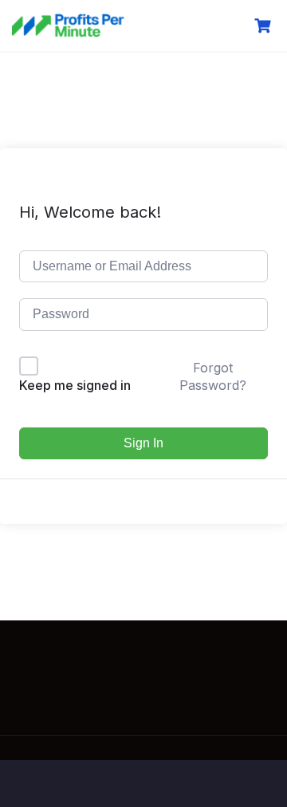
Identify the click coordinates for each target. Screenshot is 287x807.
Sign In (143, 443)
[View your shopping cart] (264, 25)
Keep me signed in (75, 385)
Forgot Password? (212, 376)
